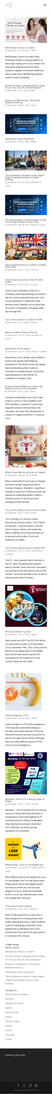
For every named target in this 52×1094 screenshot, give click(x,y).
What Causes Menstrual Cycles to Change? (25, 472)
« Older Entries (12, 944)
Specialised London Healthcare (19, 138)
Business (34, 225)
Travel (33, 105)
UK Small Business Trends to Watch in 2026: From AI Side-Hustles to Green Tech (26, 221)
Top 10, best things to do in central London (25, 510)
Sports (32, 391)
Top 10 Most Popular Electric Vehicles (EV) (25, 548)
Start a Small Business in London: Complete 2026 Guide (25, 265)
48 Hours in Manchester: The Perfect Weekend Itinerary (22, 101)
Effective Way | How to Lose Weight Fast (24, 864)
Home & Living (12, 1021)
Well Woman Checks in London (19, 47)
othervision (12, 50)
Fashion (9, 1007)
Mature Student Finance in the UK (21, 332)
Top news (42, 351)
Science (42, 225)
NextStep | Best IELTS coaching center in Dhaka (24, 800)
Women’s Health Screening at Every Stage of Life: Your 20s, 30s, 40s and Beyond (25, 86)
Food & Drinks (12, 1012)
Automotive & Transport (16, 994)
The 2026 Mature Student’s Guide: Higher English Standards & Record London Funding (24, 177)
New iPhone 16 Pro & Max (17, 348)
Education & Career (14, 1003)
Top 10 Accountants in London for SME (23, 319)
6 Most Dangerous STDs (17, 715)
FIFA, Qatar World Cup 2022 (18, 631)
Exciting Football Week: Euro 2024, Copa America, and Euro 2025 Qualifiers (24, 387)
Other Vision (20, 1055)
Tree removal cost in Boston (18, 906)
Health (33, 50)
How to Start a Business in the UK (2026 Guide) (24, 280)
